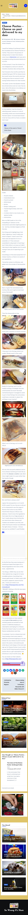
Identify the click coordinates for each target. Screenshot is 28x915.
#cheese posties (20, 41)
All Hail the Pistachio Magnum (7, 682)
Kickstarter (13, 57)
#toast (4, 43)
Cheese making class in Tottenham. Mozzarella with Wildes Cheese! (19, 685)
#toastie (8, 43)
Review (4, 22)
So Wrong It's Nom (14, 910)
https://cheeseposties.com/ (13, 659)
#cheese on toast (11, 41)
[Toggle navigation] (1, 5)
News (6, 851)
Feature (7, 835)
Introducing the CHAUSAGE (12, 872)
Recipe (12, 835)
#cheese (18, 39)
